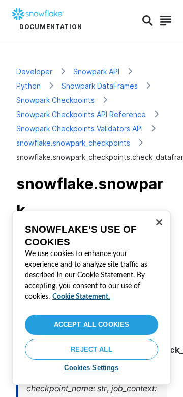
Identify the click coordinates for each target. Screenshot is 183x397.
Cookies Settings (91, 368)
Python (28, 85)
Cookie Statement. (81, 296)
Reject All (91, 349)
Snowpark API (96, 71)
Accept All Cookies (91, 324)
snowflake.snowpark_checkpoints (73, 142)
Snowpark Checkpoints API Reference (81, 114)
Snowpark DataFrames (100, 85)
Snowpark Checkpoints (55, 100)
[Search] (147, 21)
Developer (34, 71)
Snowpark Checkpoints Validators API (79, 128)
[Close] (159, 222)
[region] (91, 298)
